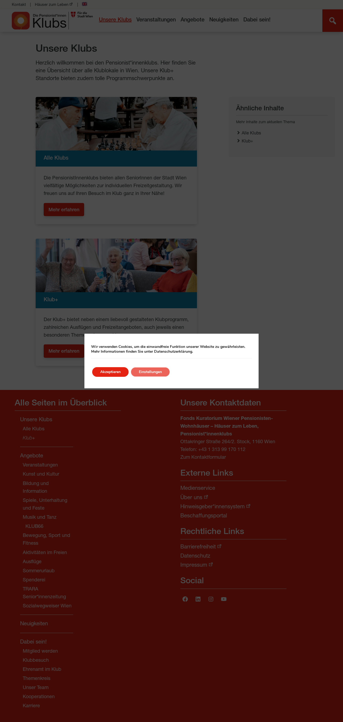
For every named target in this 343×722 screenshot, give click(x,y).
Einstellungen (150, 371)
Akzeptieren (110, 371)
